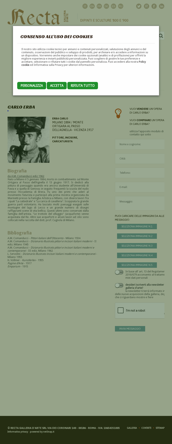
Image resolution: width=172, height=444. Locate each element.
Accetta (56, 86)
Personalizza (32, 86)
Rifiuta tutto (83, 86)
